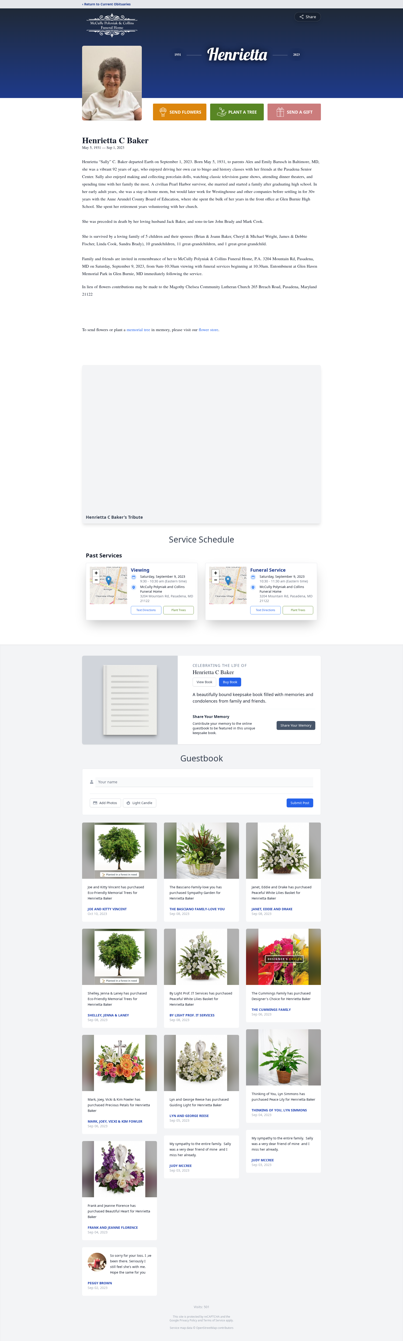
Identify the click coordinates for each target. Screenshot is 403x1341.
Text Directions (146, 610)
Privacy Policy (188, 1320)
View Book (204, 682)
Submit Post (300, 803)
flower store (208, 329)
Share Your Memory (296, 725)
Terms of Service (214, 1320)
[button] (108, 580)
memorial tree (138, 329)
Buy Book (230, 682)
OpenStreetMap (206, 1328)
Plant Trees (178, 610)
